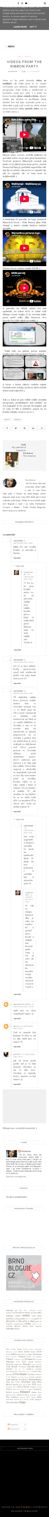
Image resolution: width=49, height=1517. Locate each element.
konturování (10, 1313)
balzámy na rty (14, 1310)
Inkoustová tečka (22, 1004)
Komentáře (14, 1429)
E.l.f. (24, 1361)
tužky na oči (37, 1324)
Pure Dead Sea (22, 1389)
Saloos (8, 1395)
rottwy (17, 1054)
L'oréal (30, 1374)
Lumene (38, 1377)
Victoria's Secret (12, 1399)
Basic (25, 1354)
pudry (23, 1319)
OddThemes (23, 1507)
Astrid (26, 1352)
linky (40, 1313)
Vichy (39, 1397)
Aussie (32, 1352)
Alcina (19, 1349)
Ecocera (38, 1362)
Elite (20, 1364)
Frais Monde (12, 1367)
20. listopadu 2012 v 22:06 (23, 1005)
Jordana (34, 1371)
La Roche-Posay (23, 1377)
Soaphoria (33, 1395)
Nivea (20, 1387)
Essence (27, 1364)
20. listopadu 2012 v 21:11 (29, 830)
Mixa (20, 1385)
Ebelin (31, 1362)
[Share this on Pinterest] (24, 428)
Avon (39, 1351)
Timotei (22, 1397)
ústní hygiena (36, 1326)
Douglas (6, 507)
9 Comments (35, 71)
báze (25, 1310)
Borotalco (14, 1357)
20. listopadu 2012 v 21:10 (23, 692)
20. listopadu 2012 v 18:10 (23, 542)
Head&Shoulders (12, 1371)
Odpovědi (20, 566)
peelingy (17, 1319)
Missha (15, 1384)
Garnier (9, 1369)
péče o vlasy (29, 1321)
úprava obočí (21, 1326)
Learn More (20, 27)
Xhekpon (38, 1399)
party (20, 57)
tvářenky (9, 1326)
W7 (21, 1399)
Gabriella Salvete (34, 1367)
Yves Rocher (12, 1402)
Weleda (26, 1399)
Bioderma (37, 1354)
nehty (26, 1315)
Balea (13, 1354)
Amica (31, 1349)
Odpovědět (17, 558)
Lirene (32, 1377)
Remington (37, 1389)
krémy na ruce (31, 1313)
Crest (22, 1359)
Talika (39, 1395)
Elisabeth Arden (12, 1364)
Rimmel (25, 1392)
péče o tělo (16, 1321)
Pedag (39, 1387)
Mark (8, 1382)
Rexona (16, 1392)
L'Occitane (20, 1374)
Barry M (20, 1354)
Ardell (15, 1352)
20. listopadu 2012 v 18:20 (23, 661)
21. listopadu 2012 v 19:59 (29, 898)
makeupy (10, 1316)
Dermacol (30, 1359)
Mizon (25, 1385)
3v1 (7, 1349)
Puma (14, 1389)
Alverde (25, 1349)
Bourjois (22, 1356)
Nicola (16, 1026)
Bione (8, 1357)
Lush (8, 1379)
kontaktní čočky (35, 1310)
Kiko (40, 1371)
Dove (18, 1362)
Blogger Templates (24, 1511)
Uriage (33, 1397)
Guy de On (20, 1369)
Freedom (22, 1367)
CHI (33, 1357)
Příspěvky (13, 1424)
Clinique (17, 1359)
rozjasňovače (18, 1324)
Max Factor (15, 1382)
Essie (34, 1364)
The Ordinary (12, 1397)
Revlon (9, 1392)
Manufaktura (35, 1379)
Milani (34, 1382)
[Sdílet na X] (15, 428)
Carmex (39, 1357)
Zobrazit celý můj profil (16, 1176)
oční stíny (37, 1316)
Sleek (27, 1395)
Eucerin (39, 1364)
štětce (17, 1329)
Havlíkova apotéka (34, 1369)
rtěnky (27, 1323)
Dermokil (39, 1359)
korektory (20, 1313)
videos (28, 57)
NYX (34, 1384)
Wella (32, 1399)
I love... (28, 1371)
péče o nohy (30, 1319)
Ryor (40, 1392)
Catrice (10, 1359)
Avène (8, 1354)
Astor (20, 1352)
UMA (28, 1397)
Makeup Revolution (19, 1379)
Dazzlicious (26, 1151)
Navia (15, 1387)
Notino (26, 1387)
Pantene (33, 1387)
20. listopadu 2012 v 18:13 (29, 576)
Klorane (9, 1374)
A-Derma (13, 1349)
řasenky (10, 1328)
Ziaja (22, 1402)
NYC (29, 1384)
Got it (33, 27)
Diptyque (10, 1362)
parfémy (9, 1319)
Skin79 (14, 1395)
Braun (29, 1357)
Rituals (34, 1392)
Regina (30, 1389)
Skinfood (20, 1395)
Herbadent (21, 1371)
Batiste (30, 1354)
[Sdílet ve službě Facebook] (7, 428)
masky (18, 1316)
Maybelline (26, 1382)
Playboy (9, 1389)
